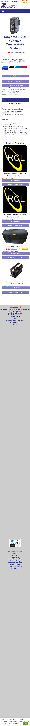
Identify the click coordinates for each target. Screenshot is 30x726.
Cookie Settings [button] (17, 723)
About (15, 553)
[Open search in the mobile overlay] (24, 9)
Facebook (4, 67)
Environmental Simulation (9, 93)
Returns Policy (15, 561)
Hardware (16, 89)
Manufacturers (15, 322)
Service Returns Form (15, 559)
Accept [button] (25, 723)
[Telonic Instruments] (15, 5)
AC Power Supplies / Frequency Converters (15, 309)
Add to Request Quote (15, 81)
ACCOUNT (15, 1)
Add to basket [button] (15, 180)
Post (10, 67)
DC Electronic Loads (15, 313)
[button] (25, 18)
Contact (15, 555)
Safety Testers (15, 317)
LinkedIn (17, 67)
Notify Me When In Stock (15, 85)
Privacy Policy (15, 564)
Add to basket (15, 76)
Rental (15, 324)
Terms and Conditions (15, 563)
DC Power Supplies (15, 311)
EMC (15, 318)
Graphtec (14, 94)
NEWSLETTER (4, 1)
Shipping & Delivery (15, 566)
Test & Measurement (9, 13)
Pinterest (24, 67)
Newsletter (15, 557)
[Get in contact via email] (5, 69)
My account (15, 568)
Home (3, 13)
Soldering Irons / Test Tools (15, 320)
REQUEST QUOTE (24, 1)
